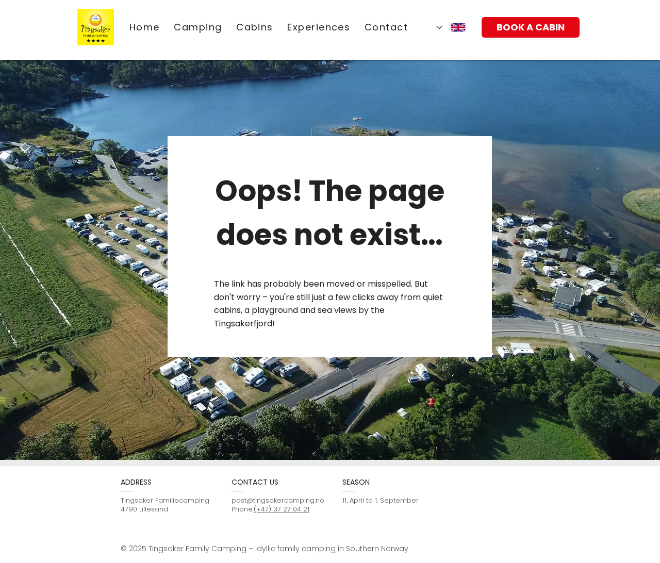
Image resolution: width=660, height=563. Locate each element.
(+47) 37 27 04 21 (281, 509)
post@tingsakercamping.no (278, 500)
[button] (319, 27)
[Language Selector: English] (451, 27)
